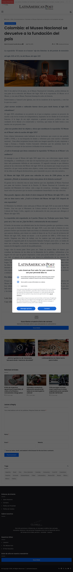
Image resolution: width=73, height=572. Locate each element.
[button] (36, 286)
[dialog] (36, 286)
